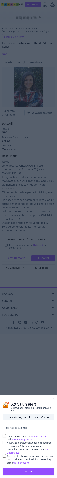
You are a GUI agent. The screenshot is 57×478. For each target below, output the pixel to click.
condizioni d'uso (39, 435)
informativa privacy (21, 439)
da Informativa (21, 462)
